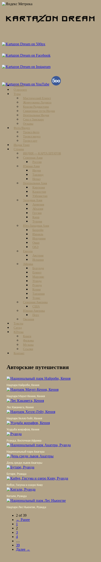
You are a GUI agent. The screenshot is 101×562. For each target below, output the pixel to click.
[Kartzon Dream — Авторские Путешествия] (50, 27)
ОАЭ (35, 247)
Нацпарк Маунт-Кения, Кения (26, 396)
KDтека (18, 332)
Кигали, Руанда (17, 496)
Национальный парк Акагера (25, 451)
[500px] (56, 84)
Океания (28, 319)
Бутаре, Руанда (16, 474)
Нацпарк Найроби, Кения (23, 385)
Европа (28, 251)
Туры (17, 94)
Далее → (23, 549)
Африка (28, 264)
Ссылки (28, 349)
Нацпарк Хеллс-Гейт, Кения (24, 418)
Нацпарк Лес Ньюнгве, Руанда (26, 507)
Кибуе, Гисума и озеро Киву (25, 485)
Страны (19, 149)
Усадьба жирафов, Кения (23, 429)
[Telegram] (24, 44)
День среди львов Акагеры (24, 462)
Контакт (19, 353)
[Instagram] (27, 67)
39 (18, 545)
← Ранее (23, 520)
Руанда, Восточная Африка (24, 440)
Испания (38, 259)
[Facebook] (27, 55)
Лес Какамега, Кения (20, 407)
